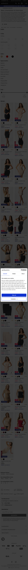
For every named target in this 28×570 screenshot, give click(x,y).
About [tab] (23, 273)
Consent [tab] (5, 273)
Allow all (14, 295)
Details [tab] (14, 273)
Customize (13, 299)
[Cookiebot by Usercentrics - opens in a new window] (21, 270)
